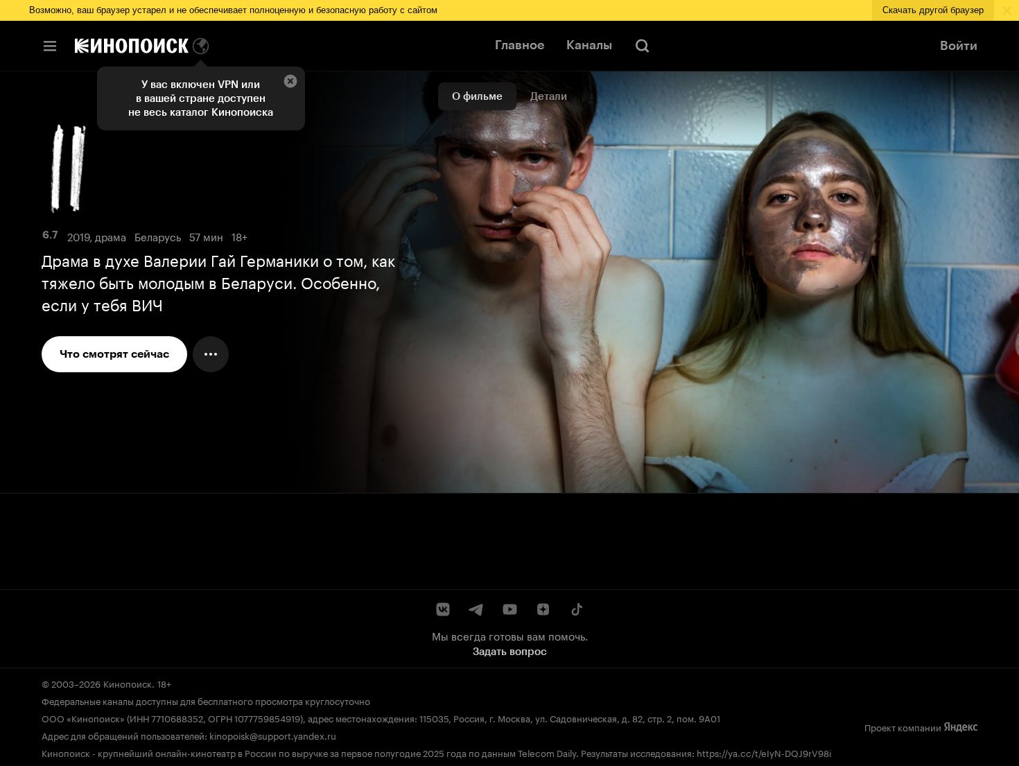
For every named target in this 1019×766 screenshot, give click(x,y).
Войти (958, 45)
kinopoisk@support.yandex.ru (272, 735)
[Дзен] (542, 609)
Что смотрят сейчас (114, 353)
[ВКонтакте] (443, 609)
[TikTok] (576, 609)
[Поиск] (642, 45)
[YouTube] (509, 609)
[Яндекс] (960, 727)
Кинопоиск (127, 683)
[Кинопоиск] (132, 46)
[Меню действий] (211, 354)
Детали (548, 96)
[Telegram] (476, 609)
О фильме (477, 96)
